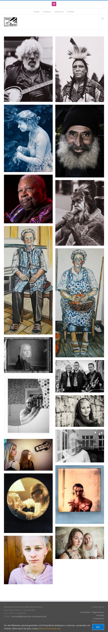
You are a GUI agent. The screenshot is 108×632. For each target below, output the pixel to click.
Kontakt (100, 615)
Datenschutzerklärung (49, 628)
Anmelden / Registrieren (92, 612)
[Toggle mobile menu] (102, 18)
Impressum (98, 618)
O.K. (98, 627)
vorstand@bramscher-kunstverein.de (28, 616)
